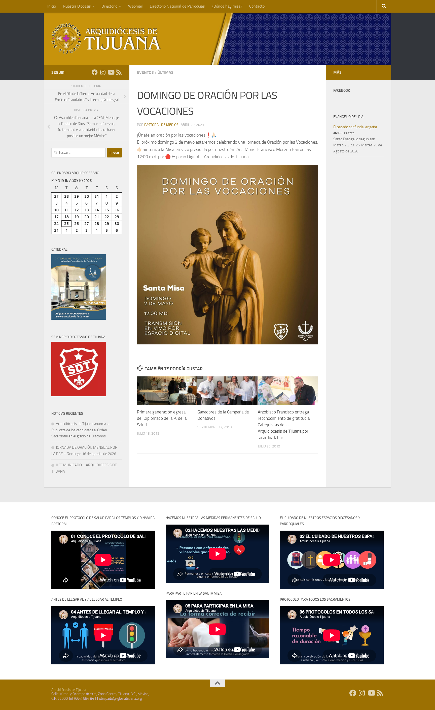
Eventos (145, 72)
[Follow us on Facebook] (95, 72)
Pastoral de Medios (161, 125)
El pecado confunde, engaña (355, 127)
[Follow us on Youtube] (111, 72)
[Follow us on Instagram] (103, 72)
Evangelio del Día (348, 117)
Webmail (135, 6)
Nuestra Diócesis (77, 6)
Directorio (109, 6)
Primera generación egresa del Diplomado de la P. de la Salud (162, 418)
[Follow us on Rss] (119, 72)
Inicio (51, 6)
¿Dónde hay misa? (227, 6)
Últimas (165, 72)
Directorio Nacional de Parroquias (177, 6)
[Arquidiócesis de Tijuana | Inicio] (106, 38)
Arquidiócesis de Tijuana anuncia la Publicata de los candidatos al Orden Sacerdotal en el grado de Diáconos (80, 430)
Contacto (257, 6)
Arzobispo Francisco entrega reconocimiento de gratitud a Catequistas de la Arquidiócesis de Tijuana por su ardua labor (284, 424)
